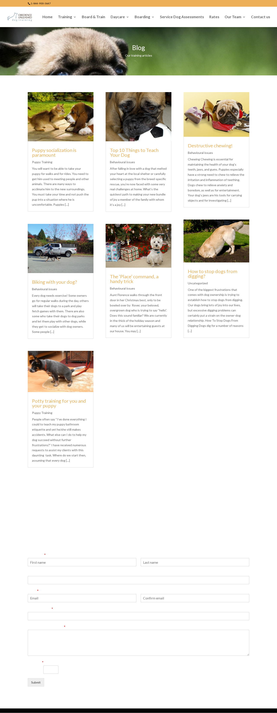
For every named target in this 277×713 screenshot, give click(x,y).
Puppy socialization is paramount (54, 152)
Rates (214, 17)
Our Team (233, 17)
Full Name (37, 555)
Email (33, 591)
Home (47, 17)
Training (65, 17)
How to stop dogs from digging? (212, 273)
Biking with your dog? (54, 282)
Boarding (142, 17)
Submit (36, 682)
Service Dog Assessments (182, 17)
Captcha (35, 662)
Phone (33, 573)
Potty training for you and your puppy (59, 403)
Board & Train (93, 17)
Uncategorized (198, 283)
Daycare (118, 17)
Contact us (260, 17)
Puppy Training (42, 162)
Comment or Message (46, 627)
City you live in (40, 609)
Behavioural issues (44, 289)
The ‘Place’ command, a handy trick (134, 278)
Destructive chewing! (210, 145)
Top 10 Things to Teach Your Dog (134, 152)
